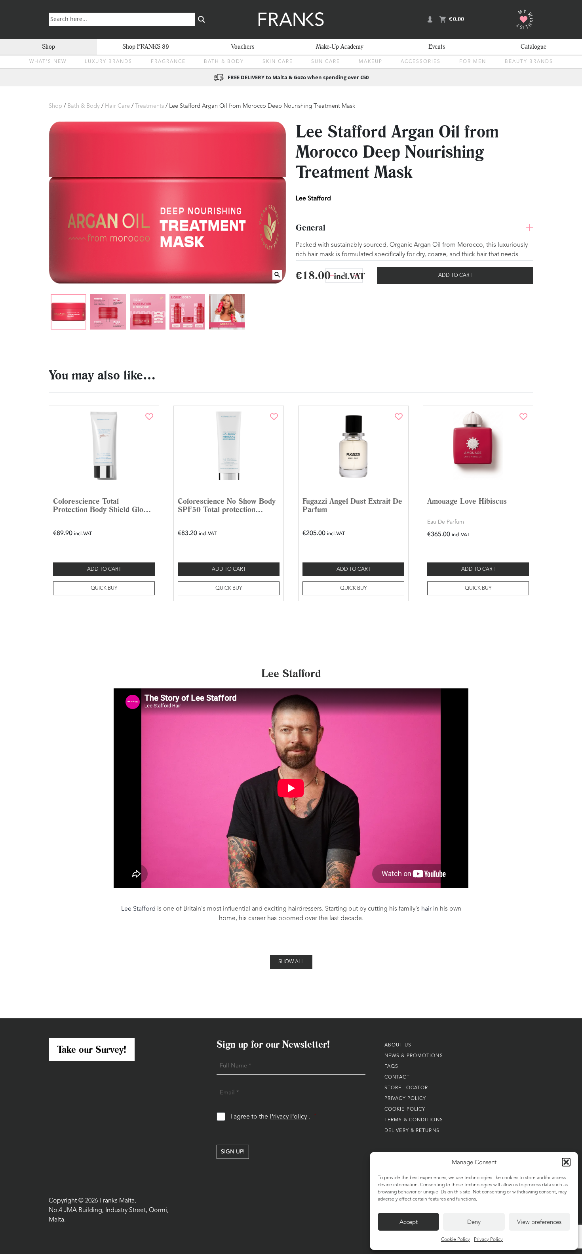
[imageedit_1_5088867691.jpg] (187, 312)
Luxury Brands (108, 61)
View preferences (539, 1222)
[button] (566, 1162)
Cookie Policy (455, 1239)
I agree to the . (273, 1116)
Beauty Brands (529, 61)
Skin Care (277, 61)
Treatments (149, 106)
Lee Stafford (313, 198)
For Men (472, 61)
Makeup (370, 61)
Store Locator (406, 1088)
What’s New (48, 61)
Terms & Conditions (413, 1120)
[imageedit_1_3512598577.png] (68, 312)
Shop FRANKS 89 (145, 46)
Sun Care (325, 61)
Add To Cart (455, 275)
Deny (474, 1222)
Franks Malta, (117, 1201)
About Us (397, 1045)
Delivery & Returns (411, 1130)
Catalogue (533, 46)
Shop (48, 46)
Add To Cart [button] (104, 569)
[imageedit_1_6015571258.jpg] (227, 312)
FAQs (391, 1066)
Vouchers (242, 46)
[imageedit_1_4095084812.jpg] (108, 312)
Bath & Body (224, 61)
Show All (291, 961)
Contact (397, 1077)
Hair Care (117, 106)
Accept (408, 1222)
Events (436, 46)
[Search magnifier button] (201, 19)
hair (426, 908)
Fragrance (168, 61)
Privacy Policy (488, 1239)
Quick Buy (104, 588)
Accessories (421, 61)
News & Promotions (413, 1056)
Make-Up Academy (339, 46)
